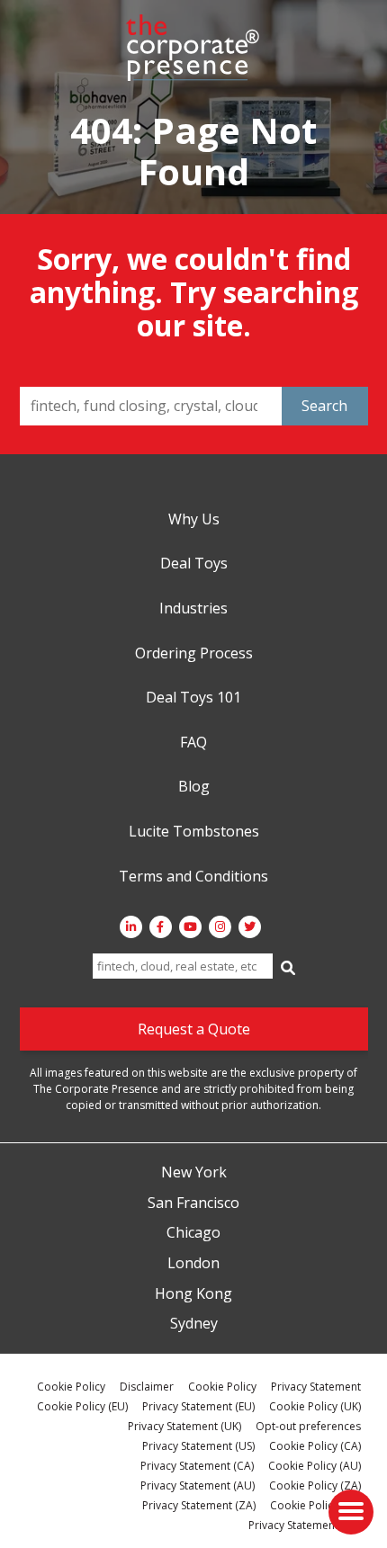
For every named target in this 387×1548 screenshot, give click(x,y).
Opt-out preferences (308, 1426)
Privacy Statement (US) (198, 1446)
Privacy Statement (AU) (197, 1485)
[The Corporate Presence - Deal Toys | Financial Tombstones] (193, 47)
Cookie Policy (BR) (315, 1505)
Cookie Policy (71, 1386)
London (193, 1264)
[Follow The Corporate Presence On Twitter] (249, 927)
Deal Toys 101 (193, 698)
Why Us (194, 520)
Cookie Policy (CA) (315, 1446)
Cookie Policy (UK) (315, 1406)
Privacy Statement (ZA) (199, 1505)
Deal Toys (194, 564)
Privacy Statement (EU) (198, 1406)
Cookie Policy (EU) (82, 1406)
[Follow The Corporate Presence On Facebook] (160, 927)
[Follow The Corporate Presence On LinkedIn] (131, 927)
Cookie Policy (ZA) (315, 1485)
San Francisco (193, 1203)
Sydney (194, 1324)
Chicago (193, 1233)
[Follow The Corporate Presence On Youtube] (190, 927)
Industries (193, 609)
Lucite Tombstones (194, 832)
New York (194, 1173)
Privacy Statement (316, 1386)
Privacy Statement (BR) (304, 1525)
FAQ (193, 743)
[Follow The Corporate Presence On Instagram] (220, 927)
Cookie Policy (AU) (314, 1465)
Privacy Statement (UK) (184, 1426)
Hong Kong (193, 1294)
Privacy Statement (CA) (197, 1465)
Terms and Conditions (193, 877)
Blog (194, 787)
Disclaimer (147, 1386)
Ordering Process (194, 654)
